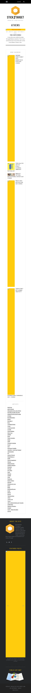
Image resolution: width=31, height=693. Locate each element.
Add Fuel (9, 407)
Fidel (8, 441)
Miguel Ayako (10, 463)
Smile (8, 491)
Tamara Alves (10, 496)
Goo (8, 446)
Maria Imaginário (11, 460)
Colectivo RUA (11, 427)
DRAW (9, 434)
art (7, 31)
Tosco (9, 501)
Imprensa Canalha (11, 448)
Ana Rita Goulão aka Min (13, 412)
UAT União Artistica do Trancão (15, 502)
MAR (8, 458)
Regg (8, 487)
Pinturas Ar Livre (11, 484)
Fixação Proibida (11, 443)
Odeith (9, 475)
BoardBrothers (11, 417)
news (15, 31)
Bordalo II (9, 421)
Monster (9, 467)
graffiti (11, 31)
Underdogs (10, 504)
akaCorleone (10, 409)
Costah (9, 429)
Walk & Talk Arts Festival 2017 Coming (19, 182)
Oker (8, 477)
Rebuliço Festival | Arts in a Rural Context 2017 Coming (15, 176)
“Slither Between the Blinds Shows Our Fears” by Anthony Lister (15, 660)
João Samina (10, 451)
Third (8, 497)
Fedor (8, 439)
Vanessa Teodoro (11, 506)
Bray (8, 422)
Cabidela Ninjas (11, 424)
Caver (8, 426)
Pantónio (9, 479)
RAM (8, 485)
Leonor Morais (11, 455)
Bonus (9, 419)
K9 (8, 453)
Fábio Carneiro (11, 438)
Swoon (9, 494)
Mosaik (9, 468)
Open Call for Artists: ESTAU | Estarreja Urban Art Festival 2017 (15, 167)
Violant (9, 508)
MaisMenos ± (10, 456)
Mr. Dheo (9, 470)
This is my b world (15, 35)
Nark (8, 472)
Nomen (9, 473)
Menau (9, 462)
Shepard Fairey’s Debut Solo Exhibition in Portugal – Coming (19, 59)
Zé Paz (9, 511)
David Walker (10, 431)
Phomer (9, 482)
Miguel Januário (11, 465)
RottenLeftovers (11, 489)
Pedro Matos (10, 480)
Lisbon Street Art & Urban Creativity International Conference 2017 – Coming (15, 343)
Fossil (8, 445)
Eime (8, 436)
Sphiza (9, 492)
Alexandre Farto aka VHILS (14, 410)
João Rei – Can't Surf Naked (14, 450)
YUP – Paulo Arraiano (12, 509)
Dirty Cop (9, 433)
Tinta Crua (10, 499)
